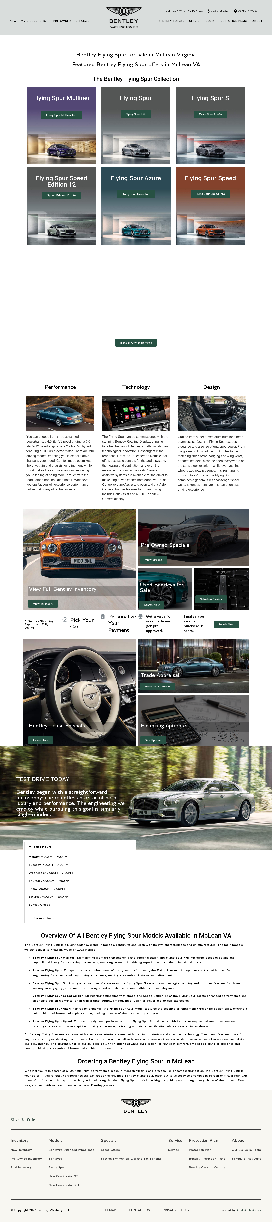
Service (195, 21)
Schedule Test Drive (246, 1158)
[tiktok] (17, 1119)
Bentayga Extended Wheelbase (71, 1149)
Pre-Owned (62, 21)
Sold (210, 21)
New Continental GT (63, 1176)
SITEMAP (109, 1210)
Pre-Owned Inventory (26, 1158)
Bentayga (55, 1158)
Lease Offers (110, 1149)
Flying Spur (56, 1167)
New (13, 21)
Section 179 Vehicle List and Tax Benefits (131, 1158)
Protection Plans (233, 21)
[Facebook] (28, 1119)
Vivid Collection (34, 21)
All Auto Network (248, 1210)
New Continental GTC (64, 1185)
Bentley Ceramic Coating (207, 1167)
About (257, 21)
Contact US (139, 1210)
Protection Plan (200, 1149)
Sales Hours (42, 846)
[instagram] (12, 1119)
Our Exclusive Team (246, 1149)
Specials (82, 21)
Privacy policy (176, 1210)
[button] (61, 115)
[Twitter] (22, 1119)
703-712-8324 (219, 10)
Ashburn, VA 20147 (250, 10)
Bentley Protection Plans (207, 1158)
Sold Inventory (21, 1167)
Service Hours (44, 918)
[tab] (79, 846)
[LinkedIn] (33, 1119)
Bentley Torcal (171, 21)
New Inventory (21, 1149)
